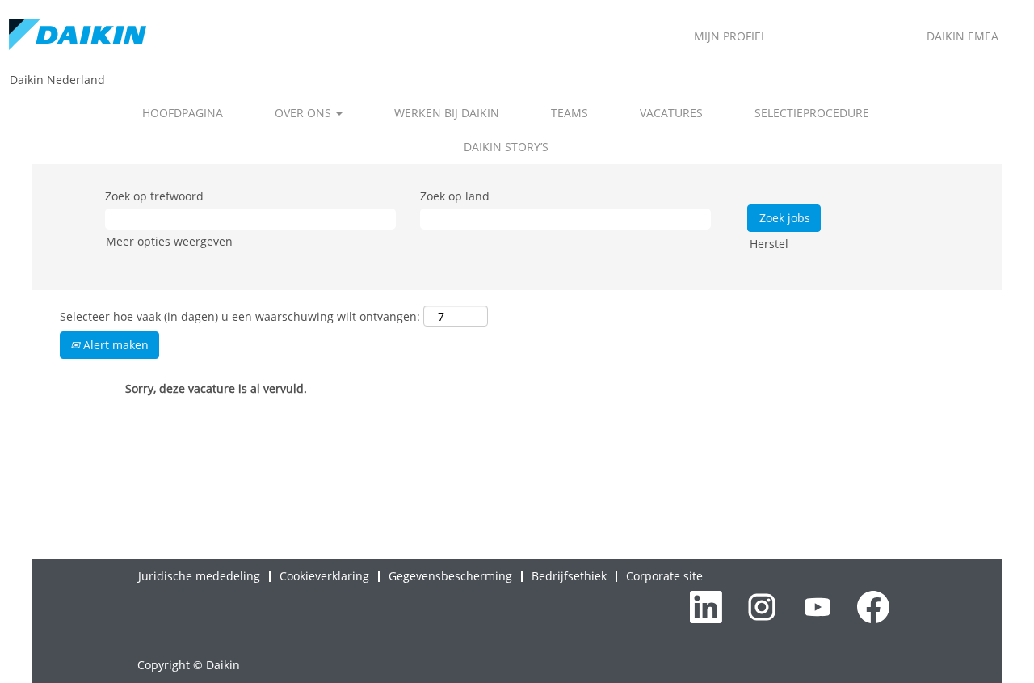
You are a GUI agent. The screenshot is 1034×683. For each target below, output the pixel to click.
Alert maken (114, 344)
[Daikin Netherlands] (77, 36)
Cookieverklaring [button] (324, 576)
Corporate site (664, 576)
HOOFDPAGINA (182, 112)
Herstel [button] (769, 243)
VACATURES (671, 112)
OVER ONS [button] (304, 112)
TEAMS (569, 112)
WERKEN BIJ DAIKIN (446, 112)
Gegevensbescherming (450, 576)
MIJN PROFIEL (730, 36)
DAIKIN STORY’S (506, 146)
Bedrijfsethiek (569, 576)
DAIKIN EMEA (962, 36)
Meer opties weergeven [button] (169, 241)
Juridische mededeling (199, 576)
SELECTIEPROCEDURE (811, 112)
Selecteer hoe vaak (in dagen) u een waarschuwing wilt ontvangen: (240, 316)
